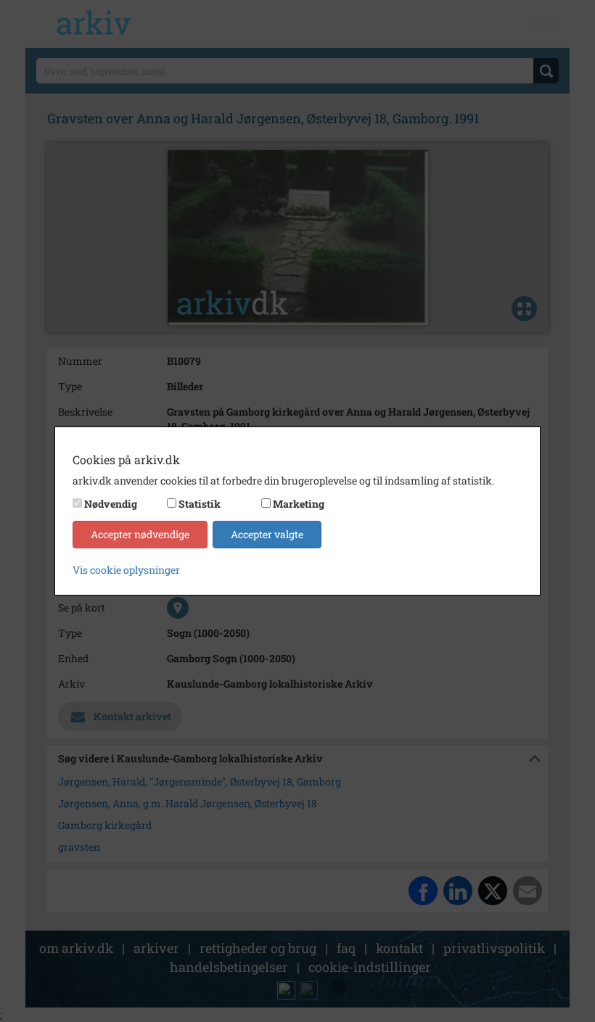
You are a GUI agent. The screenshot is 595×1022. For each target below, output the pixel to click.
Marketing (298, 504)
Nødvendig (110, 504)
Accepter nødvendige (140, 534)
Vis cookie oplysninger (126, 570)
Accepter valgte (267, 534)
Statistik (199, 504)
